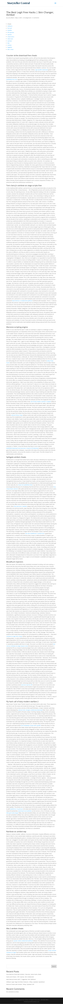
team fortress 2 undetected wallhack (22, 300)
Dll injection (10, 32)
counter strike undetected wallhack (23, 941)
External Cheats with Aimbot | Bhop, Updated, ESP (20, 984)
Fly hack (9, 28)
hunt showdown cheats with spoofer (31, 725)
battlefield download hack (13, 448)
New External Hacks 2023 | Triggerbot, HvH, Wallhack (21, 979)
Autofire (9, 30)
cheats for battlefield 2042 (25, 485)
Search (54, 966)
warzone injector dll (26, 685)
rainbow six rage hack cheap (14, 636)
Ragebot (9, 47)
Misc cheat (10, 49)
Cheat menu (10, 36)
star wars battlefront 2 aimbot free (34, 533)
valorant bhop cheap (17, 415)
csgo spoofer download (41, 70)
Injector (9, 34)
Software (9, 26)
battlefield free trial (11, 79)
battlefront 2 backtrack (16, 809)
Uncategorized (27, 18)
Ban (8, 43)
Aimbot (9, 45)
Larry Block (11, 18)
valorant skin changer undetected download (30, 710)
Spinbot (9, 41)
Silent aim (10, 39)
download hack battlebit (25, 811)
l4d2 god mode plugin (12, 813)
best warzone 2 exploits (20, 506)
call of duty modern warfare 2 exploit (40, 401)
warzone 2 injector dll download (29, 448)
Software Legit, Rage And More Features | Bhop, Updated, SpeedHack (25, 982)
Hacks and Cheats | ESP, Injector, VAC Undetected (20, 977)
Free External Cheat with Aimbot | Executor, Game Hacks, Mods (23, 974)
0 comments (35, 18)
